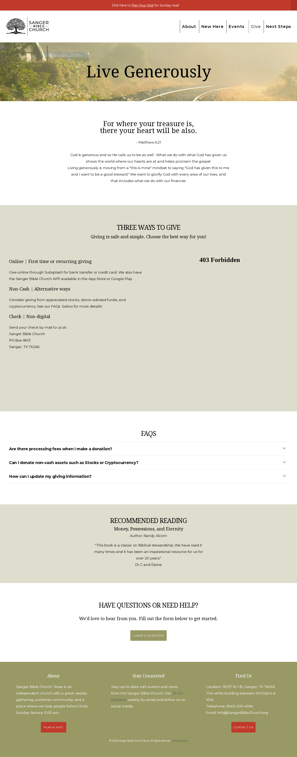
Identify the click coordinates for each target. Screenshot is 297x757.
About (189, 26)
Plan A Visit (53, 727)
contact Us (243, 727)
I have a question (148, 635)
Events (237, 26)
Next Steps (279, 26)
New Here (212, 26)
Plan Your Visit (143, 5)
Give (256, 26)
